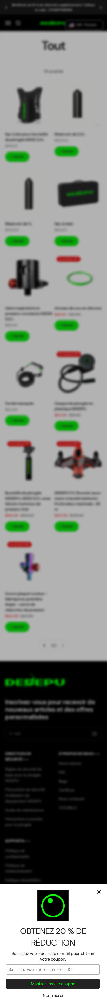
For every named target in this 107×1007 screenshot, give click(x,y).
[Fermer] (99, 892)
